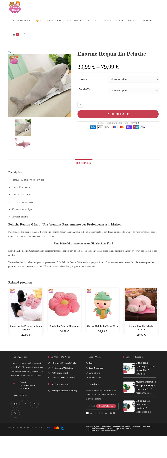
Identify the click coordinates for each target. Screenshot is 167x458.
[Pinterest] (34, 404)
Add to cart (118, 114)
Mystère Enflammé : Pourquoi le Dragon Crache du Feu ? (146, 385)
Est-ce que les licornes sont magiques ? (143, 404)
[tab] (83, 163)
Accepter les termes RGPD (102, 413)
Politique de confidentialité (96, 428)
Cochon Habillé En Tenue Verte (102, 326)
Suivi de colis (95, 377)
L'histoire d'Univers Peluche (64, 363)
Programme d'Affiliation (62, 368)
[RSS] (15, 413)
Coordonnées (106, 426)
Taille (83, 79)
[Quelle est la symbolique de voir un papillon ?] (129, 368)
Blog (91, 363)
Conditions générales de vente (119, 428)
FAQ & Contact (96, 368)
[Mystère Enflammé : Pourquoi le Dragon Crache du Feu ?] (129, 387)
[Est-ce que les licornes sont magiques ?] (129, 406)
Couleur (84, 89)
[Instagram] (25, 404)
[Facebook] (15, 404)
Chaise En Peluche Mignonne (64, 326)
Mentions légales (92, 426)
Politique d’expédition (121, 426)
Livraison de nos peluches (63, 377)
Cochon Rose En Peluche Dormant (141, 328)
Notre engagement (60, 373)
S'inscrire (106, 406)
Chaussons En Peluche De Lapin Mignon (26, 328)
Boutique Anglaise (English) (64, 390)
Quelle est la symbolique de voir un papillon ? (145, 366)
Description (83, 163)
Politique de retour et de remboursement (101, 430)
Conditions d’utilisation (141, 426)
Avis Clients (94, 373)
